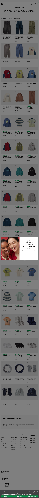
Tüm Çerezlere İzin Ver (32, 496)
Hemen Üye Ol (29, 256)
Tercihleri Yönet (6, 496)
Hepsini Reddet (19, 496)
